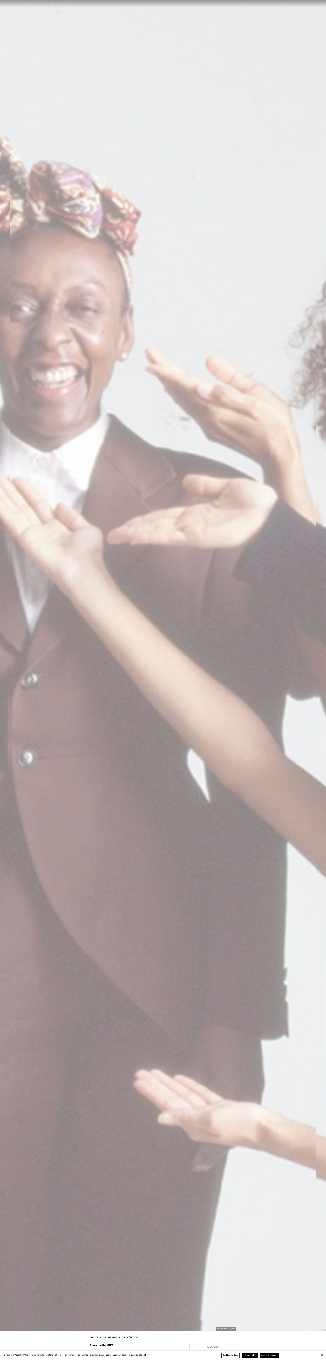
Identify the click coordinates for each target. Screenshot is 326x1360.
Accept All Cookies (269, 1355)
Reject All (249, 1355)
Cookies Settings (230, 1355)
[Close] (322, 1355)
